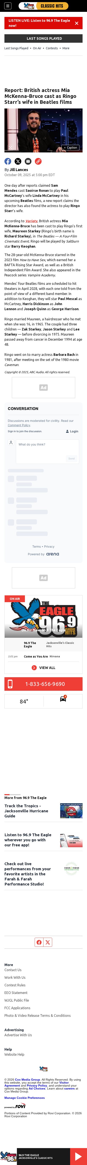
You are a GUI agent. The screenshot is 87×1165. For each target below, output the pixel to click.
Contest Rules (15, 985)
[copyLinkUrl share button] (38, 161)
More (66, 48)
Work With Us (15, 977)
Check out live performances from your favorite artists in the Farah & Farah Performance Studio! (27, 873)
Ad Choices (37, 1088)
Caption (70, 147)
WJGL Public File (16, 1000)
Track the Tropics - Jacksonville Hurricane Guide (26, 810)
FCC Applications (17, 1008)
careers (69, 1088)
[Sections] (7, 6)
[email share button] (28, 161)
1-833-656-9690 (45, 684)
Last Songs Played (16, 48)
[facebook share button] (7, 161)
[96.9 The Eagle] (43, 6)
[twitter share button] (18, 161)
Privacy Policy (37, 1085)
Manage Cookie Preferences (24, 1097)
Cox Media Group (27, 1079)
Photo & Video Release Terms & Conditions (37, 1015)
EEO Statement (15, 993)
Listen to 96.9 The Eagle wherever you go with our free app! (27, 839)
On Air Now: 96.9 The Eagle (43, 630)
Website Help (14, 1054)
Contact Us (13, 970)
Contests (52, 48)
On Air (37, 48)
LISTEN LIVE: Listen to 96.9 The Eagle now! (39, 23)
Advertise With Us (18, 1035)
